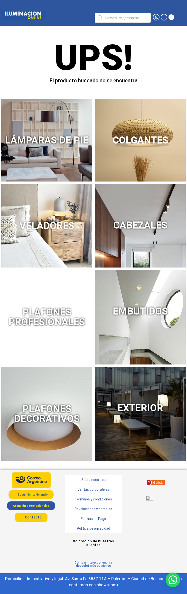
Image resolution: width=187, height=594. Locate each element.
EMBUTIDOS (140, 311)
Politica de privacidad (93, 528)
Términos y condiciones (93, 499)
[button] (173, 580)
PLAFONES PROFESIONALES (47, 317)
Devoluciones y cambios (93, 509)
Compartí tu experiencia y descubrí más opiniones (93, 564)
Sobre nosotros (93, 480)
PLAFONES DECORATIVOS (47, 413)
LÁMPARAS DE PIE (46, 140)
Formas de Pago (93, 519)
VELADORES (46, 225)
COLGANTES (140, 140)
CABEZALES (140, 225)
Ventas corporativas (93, 489)
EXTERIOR (140, 408)
